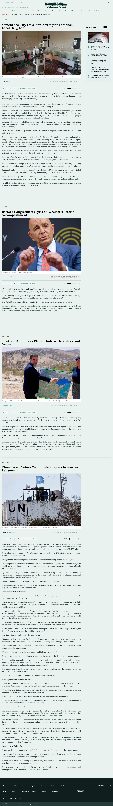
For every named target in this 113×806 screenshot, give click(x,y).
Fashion (83, 11)
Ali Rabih (8, 81)
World (27, 11)
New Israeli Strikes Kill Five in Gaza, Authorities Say (99, 61)
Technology (97, 11)
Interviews (40, 11)
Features (90, 11)
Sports (67, 11)
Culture (61, 11)
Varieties (47, 11)
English (7, 2)
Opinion (33, 11)
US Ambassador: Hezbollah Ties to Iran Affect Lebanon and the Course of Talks (100, 69)
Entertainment (75, 11)
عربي (3, 2)
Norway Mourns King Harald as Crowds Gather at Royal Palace (29, 14)
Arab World (20, 11)
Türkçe (12, 2)
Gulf (13, 11)
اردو (16, 2)
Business (54, 11)
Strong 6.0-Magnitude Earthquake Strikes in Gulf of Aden (100, 48)
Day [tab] (105, 27)
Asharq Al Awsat (14, 277)
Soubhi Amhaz (11, 532)
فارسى (20, 2)
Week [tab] (109, 27)
